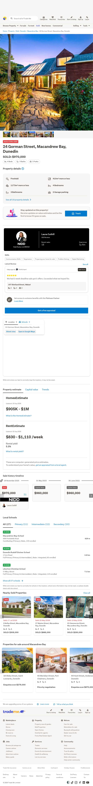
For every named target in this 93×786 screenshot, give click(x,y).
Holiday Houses (69, 768)
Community (68, 741)
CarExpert (54, 768)
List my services (40, 757)
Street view (11, 331)
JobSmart (9, 751)
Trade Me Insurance (9, 768)
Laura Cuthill (11, 505)
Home (5, 31)
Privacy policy (48, 775)
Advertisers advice (12, 754)
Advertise (39, 776)
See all (85, 264)
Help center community (72, 760)
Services (38, 741)
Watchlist (62, 712)
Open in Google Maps (26, 331)
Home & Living (11, 736)
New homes (46, 25)
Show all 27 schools (11, 580)
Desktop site (6, 775)
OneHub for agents (41, 733)
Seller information (70, 757)
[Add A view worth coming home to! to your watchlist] (63, 651)
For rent (31, 25)
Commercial (57, 25)
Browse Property (9, 25)
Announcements (69, 748)
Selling (76, 25)
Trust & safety (69, 751)
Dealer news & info (70, 733)
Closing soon (10, 730)
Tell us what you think (64, 704)
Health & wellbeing (41, 754)
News (31, 776)
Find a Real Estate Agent (43, 736)
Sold (38, 25)
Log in (87, 19)
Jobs (8, 741)
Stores (8, 727)
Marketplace (11, 720)
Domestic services (41, 748)
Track (78, 213)
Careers (24, 776)
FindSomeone (85, 768)
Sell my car (67, 736)
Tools (85, 25)
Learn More (18, 301)
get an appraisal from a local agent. (51, 465)
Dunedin (23, 31)
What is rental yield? (15, 451)
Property (11, 31)
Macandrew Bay (33, 31)
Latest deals (10, 724)
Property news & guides (43, 724)
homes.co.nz (27, 768)
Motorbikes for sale (70, 727)
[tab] (11, 322)
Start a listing (51, 712)
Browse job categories (13, 745)
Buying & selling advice (71, 730)
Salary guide (10, 757)
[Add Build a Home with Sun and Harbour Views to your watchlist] (29, 651)
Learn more (44, 704)
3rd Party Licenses (70, 754)
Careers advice (11, 748)
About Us (15, 775)
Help (65, 745)
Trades (37, 745)
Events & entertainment (43, 751)
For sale (23, 25)
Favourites (71, 712)
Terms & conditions (59, 775)
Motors (67, 720)
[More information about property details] (22, 168)
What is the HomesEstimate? (18, 415)
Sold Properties (40, 727)
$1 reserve (9, 733)
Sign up (80, 19)
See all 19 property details (17, 199)
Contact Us (86, 775)
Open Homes (39, 730)
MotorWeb (41, 768)
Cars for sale (68, 724)
